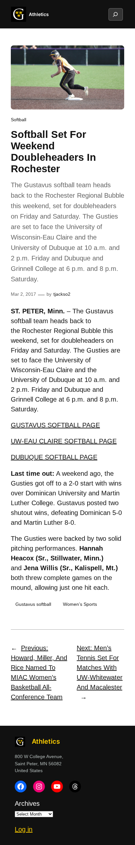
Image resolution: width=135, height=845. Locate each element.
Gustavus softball (33, 604)
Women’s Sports (80, 604)
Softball (18, 119)
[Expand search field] (115, 14)
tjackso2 (61, 294)
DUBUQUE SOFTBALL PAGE (54, 457)
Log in (23, 829)
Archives (27, 803)
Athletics (39, 14)
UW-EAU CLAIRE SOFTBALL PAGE (64, 441)
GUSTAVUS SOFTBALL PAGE (55, 425)
